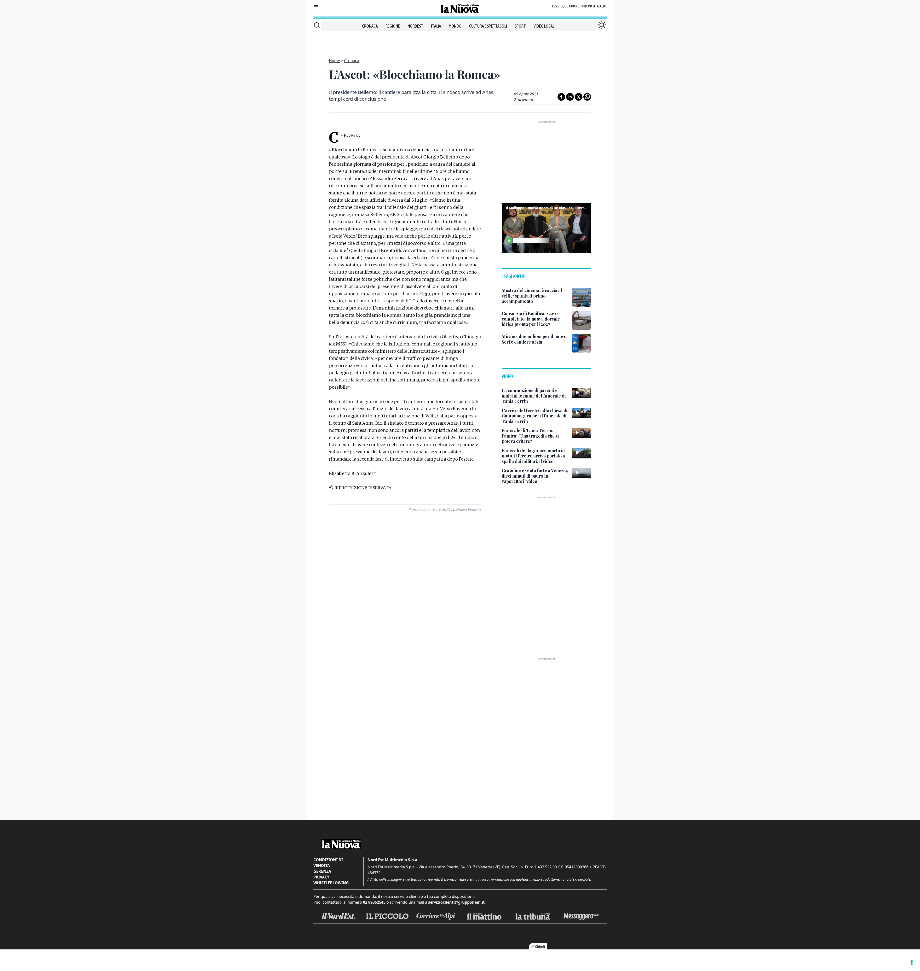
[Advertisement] (460, 42)
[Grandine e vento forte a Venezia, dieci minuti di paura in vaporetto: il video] (581, 473)
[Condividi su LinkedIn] (570, 97)
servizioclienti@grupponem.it (456, 902)
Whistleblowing (331, 882)
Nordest (415, 26)
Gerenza (322, 871)
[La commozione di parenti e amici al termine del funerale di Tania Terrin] (581, 393)
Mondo (455, 26)
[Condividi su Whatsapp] (587, 97)
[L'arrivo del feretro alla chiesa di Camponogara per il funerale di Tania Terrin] (581, 413)
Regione (392, 26)
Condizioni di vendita (328, 862)
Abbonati (588, 6)
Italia (436, 26)
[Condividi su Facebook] (561, 97)
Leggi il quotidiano (566, 6)
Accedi (601, 6)
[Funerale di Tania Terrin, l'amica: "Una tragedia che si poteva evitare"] (581, 433)
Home (334, 60)
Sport (520, 26)
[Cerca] (316, 25)
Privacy (321, 877)
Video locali (544, 26)
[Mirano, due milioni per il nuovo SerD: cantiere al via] (581, 343)
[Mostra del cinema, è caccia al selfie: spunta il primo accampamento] (581, 297)
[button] (546, 227)
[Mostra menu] (316, 7)
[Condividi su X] (578, 97)
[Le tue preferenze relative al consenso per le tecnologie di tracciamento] (911, 962)
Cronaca (370, 26)
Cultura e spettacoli (488, 26)
